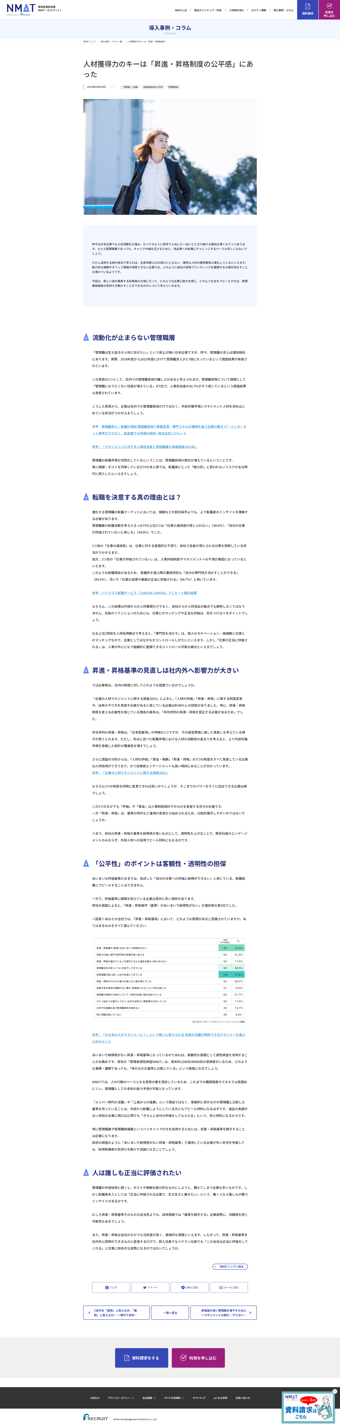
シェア (113, 1287)
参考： (97, 1034)
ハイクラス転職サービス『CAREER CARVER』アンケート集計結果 (149, 592)
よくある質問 (220, 1398)
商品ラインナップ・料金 (208, 10)
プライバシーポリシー (119, 1398)
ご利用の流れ (236, 10)
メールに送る (231, 1287)
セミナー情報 (258, 10)
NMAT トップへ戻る (232, 1266)
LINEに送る (192, 1287)
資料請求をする (145, 1358)
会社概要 (147, 1398)
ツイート (152, 1287)
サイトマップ (199, 1398)
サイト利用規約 (172, 1398)
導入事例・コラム (283, 10)
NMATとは (181, 10)
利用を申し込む (329, 14)
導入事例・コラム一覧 (111, 41)
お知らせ (95, 1398)
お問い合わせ (243, 1398)
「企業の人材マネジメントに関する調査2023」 (135, 772)
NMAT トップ (89, 41)
